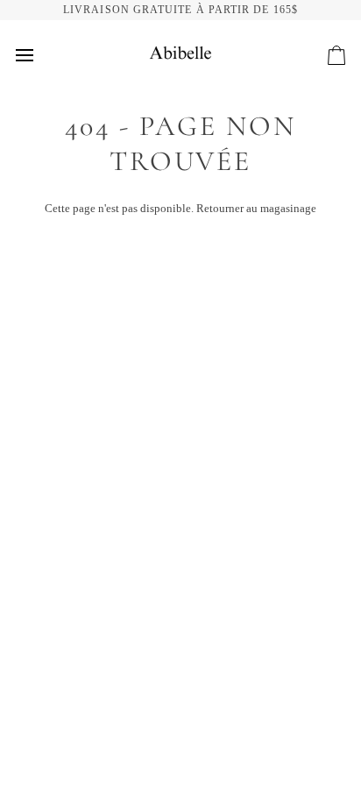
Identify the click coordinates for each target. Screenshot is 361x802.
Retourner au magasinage (256, 208)
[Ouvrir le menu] (40, 55)
